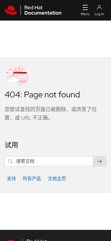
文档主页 (57, 179)
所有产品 (32, 179)
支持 (11, 179)
